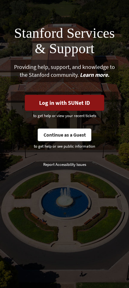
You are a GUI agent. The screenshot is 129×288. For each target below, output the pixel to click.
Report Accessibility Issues (64, 164)
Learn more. (94, 74)
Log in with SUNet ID (64, 102)
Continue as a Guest (65, 135)
